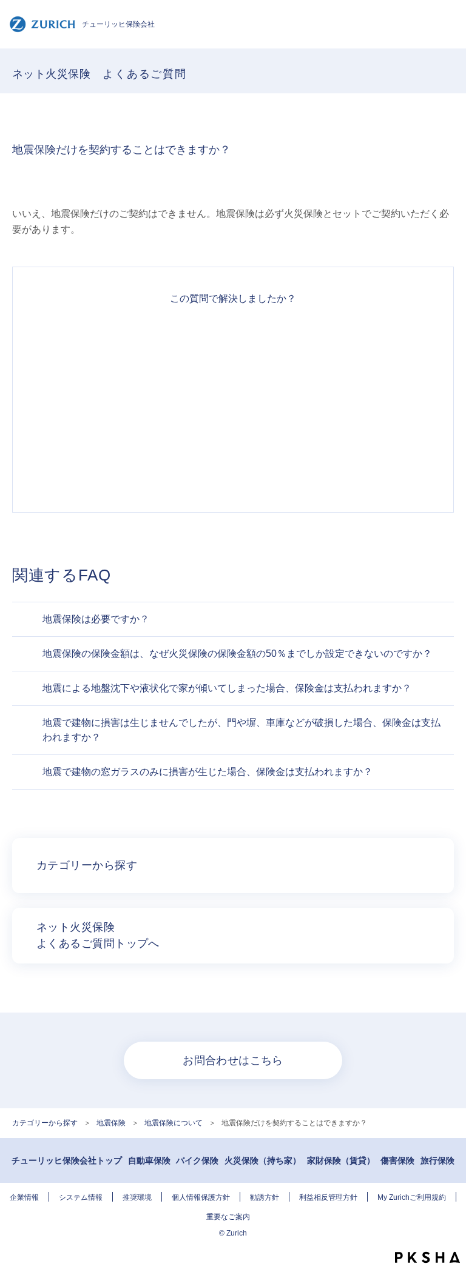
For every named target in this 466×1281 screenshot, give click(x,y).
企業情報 (24, 1197)
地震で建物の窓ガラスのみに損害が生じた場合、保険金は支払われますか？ (207, 772)
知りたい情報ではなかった (233, 469)
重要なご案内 (228, 1217)
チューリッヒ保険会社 (118, 24)
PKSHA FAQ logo (427, 1257)
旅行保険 (437, 1160)
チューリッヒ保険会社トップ (67, 1160)
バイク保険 (197, 1160)
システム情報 (81, 1197)
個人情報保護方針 (201, 1197)
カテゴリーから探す (45, 1123)
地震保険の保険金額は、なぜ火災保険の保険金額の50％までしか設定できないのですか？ (237, 653)
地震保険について (173, 1123)
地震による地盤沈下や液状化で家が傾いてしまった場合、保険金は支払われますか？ (226, 688)
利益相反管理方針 (328, 1197)
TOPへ (451, 1235)
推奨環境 (137, 1197)
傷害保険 (397, 1160)
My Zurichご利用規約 (411, 1197)
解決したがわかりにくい (233, 382)
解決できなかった (233, 426)
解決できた (233, 339)
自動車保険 (149, 1160)
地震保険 (111, 1123)
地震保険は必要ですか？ (95, 619)
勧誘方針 (264, 1197)
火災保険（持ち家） (263, 1160)
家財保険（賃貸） (341, 1160)
